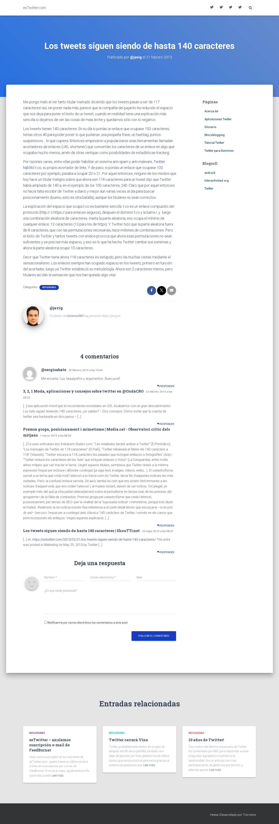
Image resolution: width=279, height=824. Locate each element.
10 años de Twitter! (206, 739)
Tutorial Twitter (212, 7)
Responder (167, 386)
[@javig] (33, 315)
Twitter (208, 188)
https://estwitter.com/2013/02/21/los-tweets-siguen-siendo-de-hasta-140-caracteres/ (94, 539)
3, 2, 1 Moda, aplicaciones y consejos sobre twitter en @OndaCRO (83, 391)
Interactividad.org (216, 180)
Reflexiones (49, 287)
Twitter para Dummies (219, 150)
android (209, 172)
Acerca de (240, 7)
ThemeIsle (249, 814)
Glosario (230, 7)
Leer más (58, 775)
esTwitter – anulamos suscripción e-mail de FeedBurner (50, 744)
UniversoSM (74, 316)
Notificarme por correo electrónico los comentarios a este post (88, 622)
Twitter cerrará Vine (128, 739)
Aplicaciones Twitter (221, 7)
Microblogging (214, 135)
